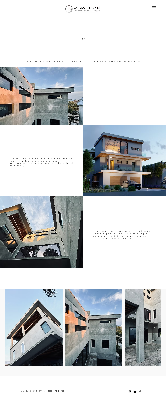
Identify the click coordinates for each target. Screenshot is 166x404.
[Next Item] (153, 328)
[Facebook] (140, 391)
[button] (154, 7)
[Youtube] (135, 391)
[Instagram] (130, 391)
